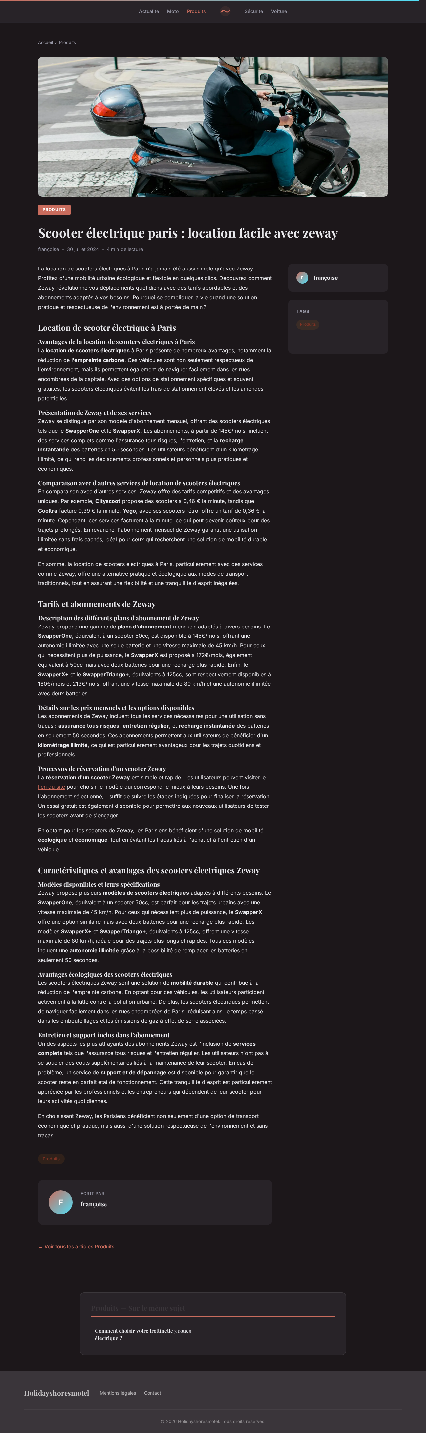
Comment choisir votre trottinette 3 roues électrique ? (143, 1334)
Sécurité (254, 11)
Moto (173, 11)
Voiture (279, 11)
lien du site (51, 786)
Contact (152, 1393)
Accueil (45, 42)
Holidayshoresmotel (56, 1392)
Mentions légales (118, 1393)
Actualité (149, 11)
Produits (196, 11)
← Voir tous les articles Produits (76, 1246)
